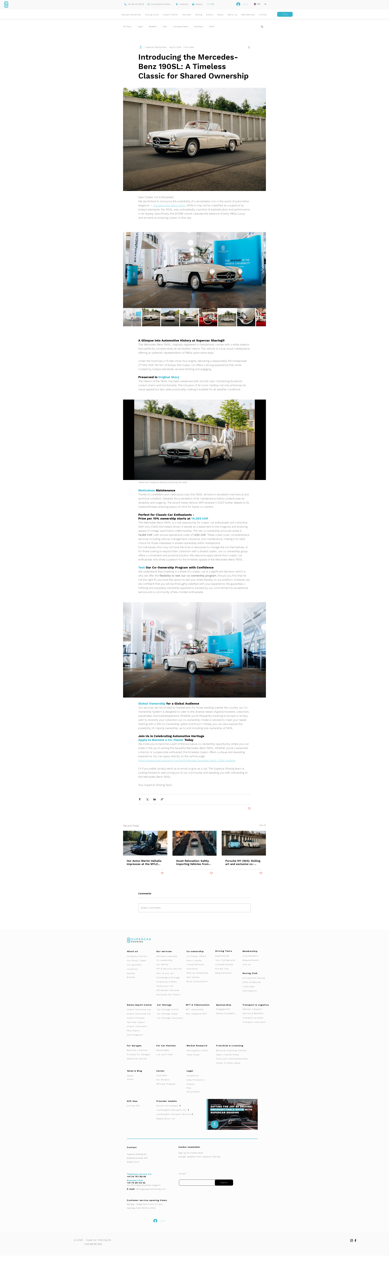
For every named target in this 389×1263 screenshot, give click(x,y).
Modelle (153, 26)
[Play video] (194, 440)
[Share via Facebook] (139, 799)
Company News (180, 26)
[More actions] (249, 47)
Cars (165, 26)
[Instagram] (351, 1240)
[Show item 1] (132, 317)
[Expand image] (194, 270)
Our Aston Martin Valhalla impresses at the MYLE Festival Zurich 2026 (144, 862)
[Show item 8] (265, 317)
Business (198, 26)
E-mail (182, 1174)
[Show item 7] (246, 317)
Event (211, 26)
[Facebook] (355, 1240)
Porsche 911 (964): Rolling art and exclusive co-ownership (242, 862)
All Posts (127, 26)
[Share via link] (162, 799)
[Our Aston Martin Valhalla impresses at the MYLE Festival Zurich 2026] (145, 843)
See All (262, 825)
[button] (262, 26)
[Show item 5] (208, 317)
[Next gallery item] (262, 270)
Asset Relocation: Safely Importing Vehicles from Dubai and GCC (192, 862)
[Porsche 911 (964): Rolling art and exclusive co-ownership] (244, 843)
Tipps (140, 26)
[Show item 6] (227, 317)
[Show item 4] (189, 317)
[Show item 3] (170, 317)
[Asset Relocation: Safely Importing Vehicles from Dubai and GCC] (194, 843)
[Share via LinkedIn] (154, 799)
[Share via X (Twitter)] (147, 799)
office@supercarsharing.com (151, 1189)
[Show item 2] (151, 317)
